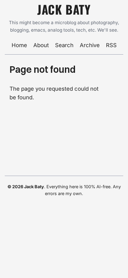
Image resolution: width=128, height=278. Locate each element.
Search (64, 45)
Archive (90, 45)
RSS (111, 45)
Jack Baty (64, 9)
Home (19, 45)
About (41, 45)
